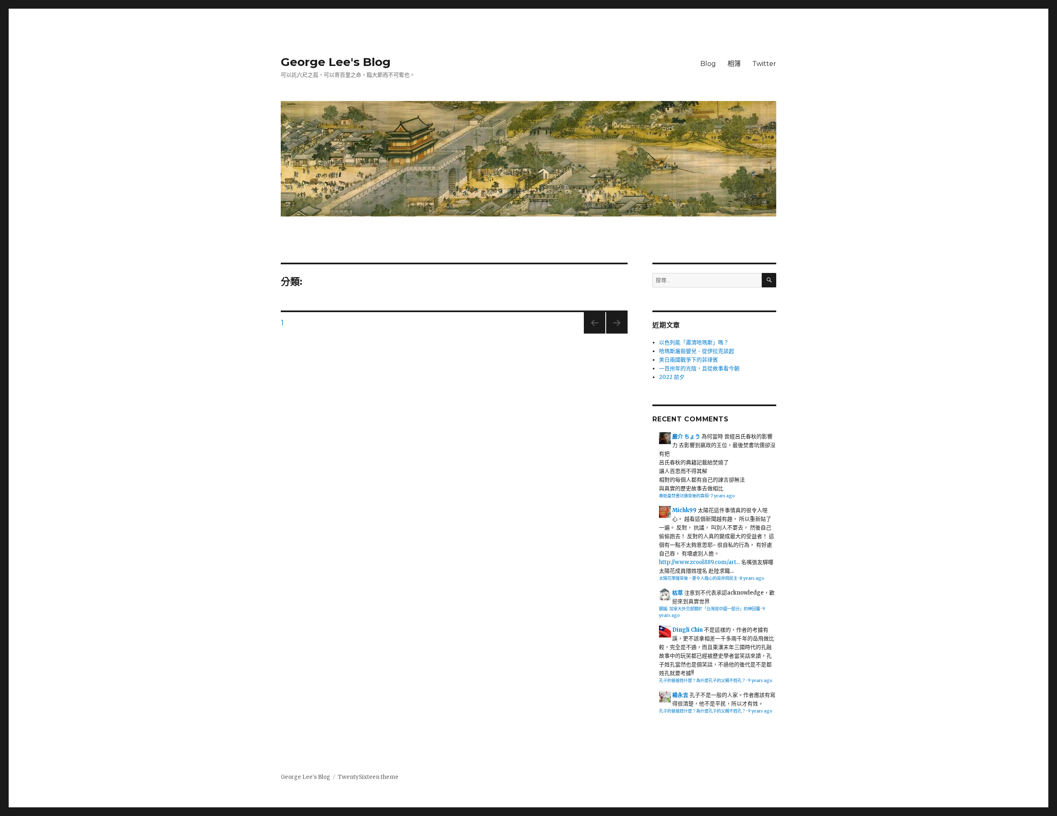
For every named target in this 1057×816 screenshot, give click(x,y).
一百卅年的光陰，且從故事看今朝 (699, 368)
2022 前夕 (672, 377)
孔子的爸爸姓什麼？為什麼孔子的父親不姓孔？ (702, 680)
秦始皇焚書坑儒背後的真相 (684, 496)
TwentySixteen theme (368, 777)
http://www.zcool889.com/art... (699, 562)
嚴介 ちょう (686, 436)
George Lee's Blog (336, 62)
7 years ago (723, 496)
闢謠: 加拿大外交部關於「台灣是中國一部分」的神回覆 (709, 608)
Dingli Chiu (687, 629)
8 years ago (751, 578)
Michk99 (684, 510)
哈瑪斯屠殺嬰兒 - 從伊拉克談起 (696, 351)
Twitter (764, 64)
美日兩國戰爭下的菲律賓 (688, 359)
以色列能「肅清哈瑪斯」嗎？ (694, 342)
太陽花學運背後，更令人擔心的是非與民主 (698, 578)
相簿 (734, 64)
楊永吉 (680, 694)
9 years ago (760, 680)
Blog (708, 64)
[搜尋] (769, 280)
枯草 (677, 592)
